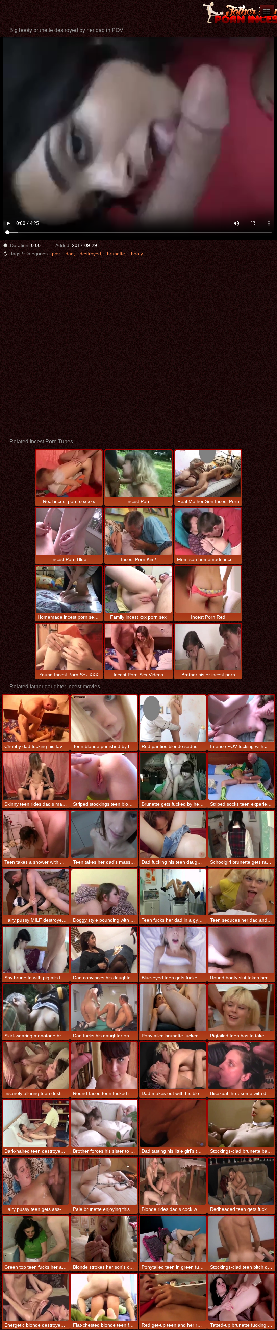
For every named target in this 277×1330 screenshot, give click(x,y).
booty (137, 253)
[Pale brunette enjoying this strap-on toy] (104, 1181)
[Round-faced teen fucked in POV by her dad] (104, 1065)
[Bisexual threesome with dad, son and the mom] (241, 1065)
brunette (116, 253)
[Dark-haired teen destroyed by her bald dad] (36, 1123)
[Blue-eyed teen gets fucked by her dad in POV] (173, 950)
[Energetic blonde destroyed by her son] (36, 1297)
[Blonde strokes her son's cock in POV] (104, 1239)
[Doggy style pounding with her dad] (104, 892)
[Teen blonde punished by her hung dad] (104, 718)
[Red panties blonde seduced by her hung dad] (173, 718)
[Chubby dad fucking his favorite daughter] (36, 718)
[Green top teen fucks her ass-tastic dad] (36, 1239)
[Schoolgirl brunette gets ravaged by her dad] (241, 834)
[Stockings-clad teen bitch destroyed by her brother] (241, 1239)
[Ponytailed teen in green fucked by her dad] (173, 1239)
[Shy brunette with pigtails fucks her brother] (36, 950)
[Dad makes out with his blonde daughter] (173, 1065)
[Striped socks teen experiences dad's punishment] (241, 776)
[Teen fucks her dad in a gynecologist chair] (173, 892)
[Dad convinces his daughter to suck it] (104, 950)
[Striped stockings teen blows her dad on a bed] (104, 776)
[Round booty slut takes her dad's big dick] (241, 950)
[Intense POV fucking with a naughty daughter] (241, 718)
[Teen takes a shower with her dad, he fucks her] (36, 834)
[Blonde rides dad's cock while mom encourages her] (173, 1181)
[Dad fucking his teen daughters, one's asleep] (173, 834)
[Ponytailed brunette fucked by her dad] (173, 1007)
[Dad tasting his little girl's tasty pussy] (173, 1123)
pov (55, 253)
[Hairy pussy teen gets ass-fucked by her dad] (36, 1181)
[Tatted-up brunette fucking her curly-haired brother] (241, 1297)
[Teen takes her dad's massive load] (104, 834)
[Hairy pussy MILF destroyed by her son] (36, 892)
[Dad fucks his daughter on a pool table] (104, 1007)
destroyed (90, 253)
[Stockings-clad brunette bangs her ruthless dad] (241, 1123)
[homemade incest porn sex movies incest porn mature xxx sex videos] (267, 10)
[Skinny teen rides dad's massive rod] (36, 776)
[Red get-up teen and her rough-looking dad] (173, 1297)
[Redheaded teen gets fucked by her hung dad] (241, 1181)
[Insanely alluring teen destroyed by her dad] (36, 1065)
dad (70, 253)
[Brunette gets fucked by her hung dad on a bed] (173, 776)
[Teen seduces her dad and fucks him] (241, 892)
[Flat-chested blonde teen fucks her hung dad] (104, 1297)
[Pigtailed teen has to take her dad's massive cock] (241, 1007)
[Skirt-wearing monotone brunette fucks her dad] (36, 1007)
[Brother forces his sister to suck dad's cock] (104, 1123)
